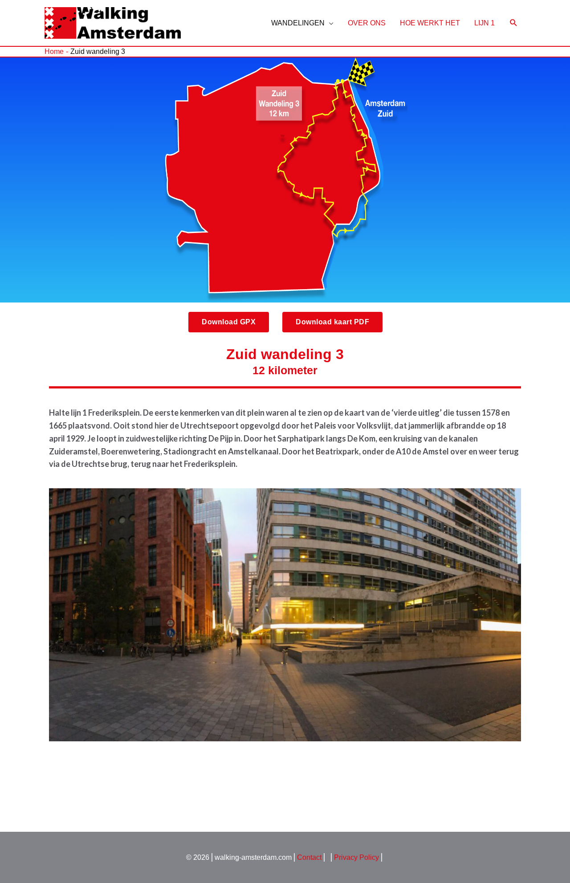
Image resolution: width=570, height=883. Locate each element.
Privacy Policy (356, 857)
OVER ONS (367, 23)
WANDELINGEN (298, 23)
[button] (228, 322)
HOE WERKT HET (430, 23)
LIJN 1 (484, 23)
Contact (309, 857)
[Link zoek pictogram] (513, 23)
